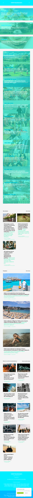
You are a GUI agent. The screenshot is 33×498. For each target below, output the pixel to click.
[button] (3, 2)
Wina (6, 39)
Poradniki (6, 116)
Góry (11, 79)
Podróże (6, 129)
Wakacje (11, 169)
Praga (14, 194)
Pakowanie (8, 169)
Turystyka (14, 79)
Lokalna (12, 67)
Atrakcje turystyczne (7, 79)
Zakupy (12, 116)
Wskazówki (9, 496)
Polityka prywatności (17, 479)
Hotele (2, 39)
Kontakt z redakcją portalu (16, 475)
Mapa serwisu (23, 479)
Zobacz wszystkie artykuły (26, 361)
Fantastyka (6, 67)
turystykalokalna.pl (16, 2)
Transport (9, 116)
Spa (4, 39)
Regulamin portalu (10, 479)
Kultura (9, 67)
